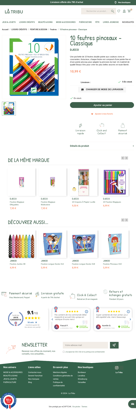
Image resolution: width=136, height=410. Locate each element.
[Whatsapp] (121, 368)
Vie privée (76, 407)
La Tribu (119, 372)
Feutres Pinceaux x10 (112, 264)
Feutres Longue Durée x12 (52, 264)
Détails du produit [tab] (79, 145)
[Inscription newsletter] (114, 345)
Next (126, 158)
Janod (13, 261)
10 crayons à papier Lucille (83, 202)
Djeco (74, 49)
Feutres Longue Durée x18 (83, 264)
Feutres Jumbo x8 (17, 264)
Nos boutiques (124, 2)
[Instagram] (117, 368)
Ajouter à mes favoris (102, 114)
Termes (84, 407)
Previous (122, 158)
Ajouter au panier (102, 105)
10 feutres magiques (112, 202)
